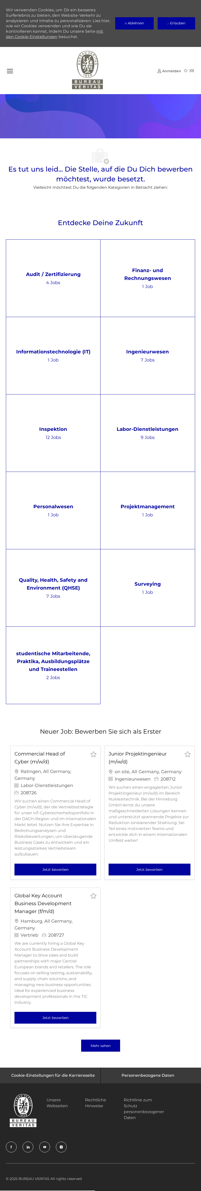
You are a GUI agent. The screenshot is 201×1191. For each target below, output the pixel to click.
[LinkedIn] (28, 1147)
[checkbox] (93, 754)
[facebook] (11, 1147)
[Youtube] (44, 1147)
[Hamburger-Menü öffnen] (10, 70)
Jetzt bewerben (69, 869)
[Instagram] (61, 1147)
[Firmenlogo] (87, 70)
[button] (100, 1046)
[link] (169, 70)
